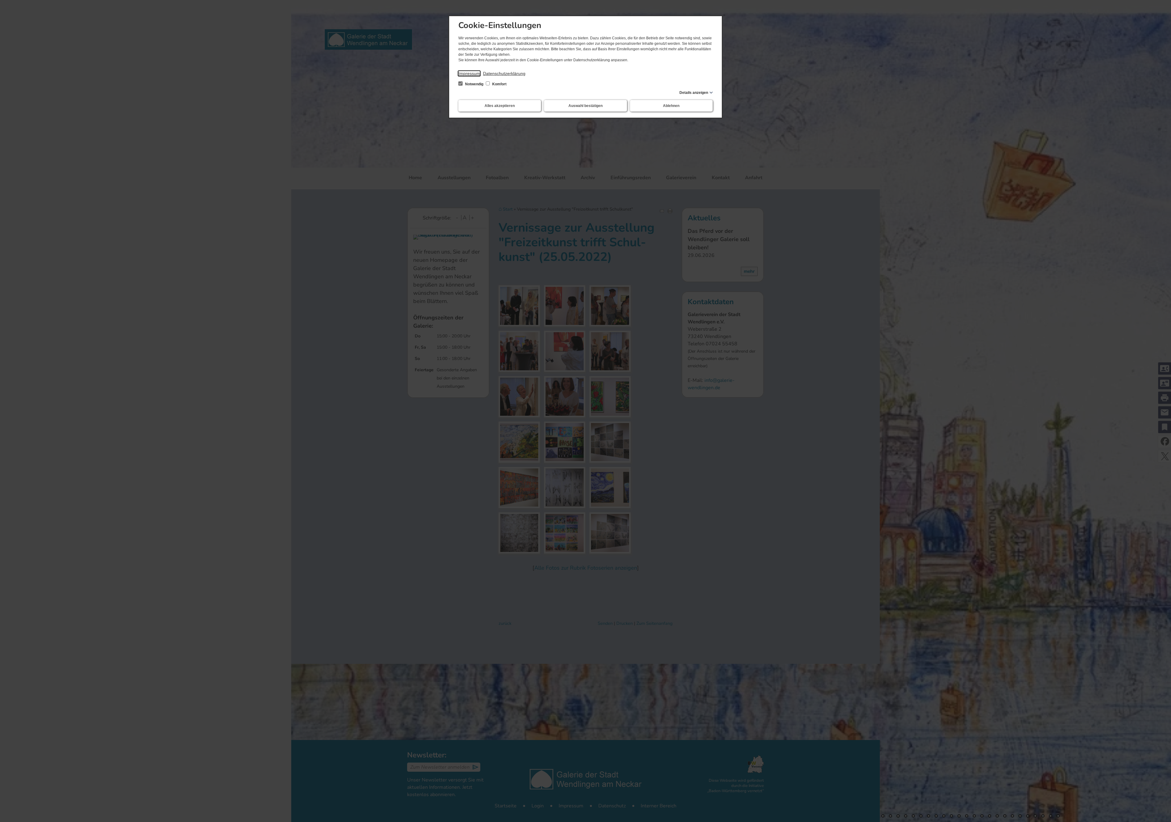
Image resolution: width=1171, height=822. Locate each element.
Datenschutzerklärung (504, 73)
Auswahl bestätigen (585, 106)
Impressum (469, 73)
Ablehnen (671, 106)
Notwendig (474, 84)
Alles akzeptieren (500, 106)
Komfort (499, 84)
